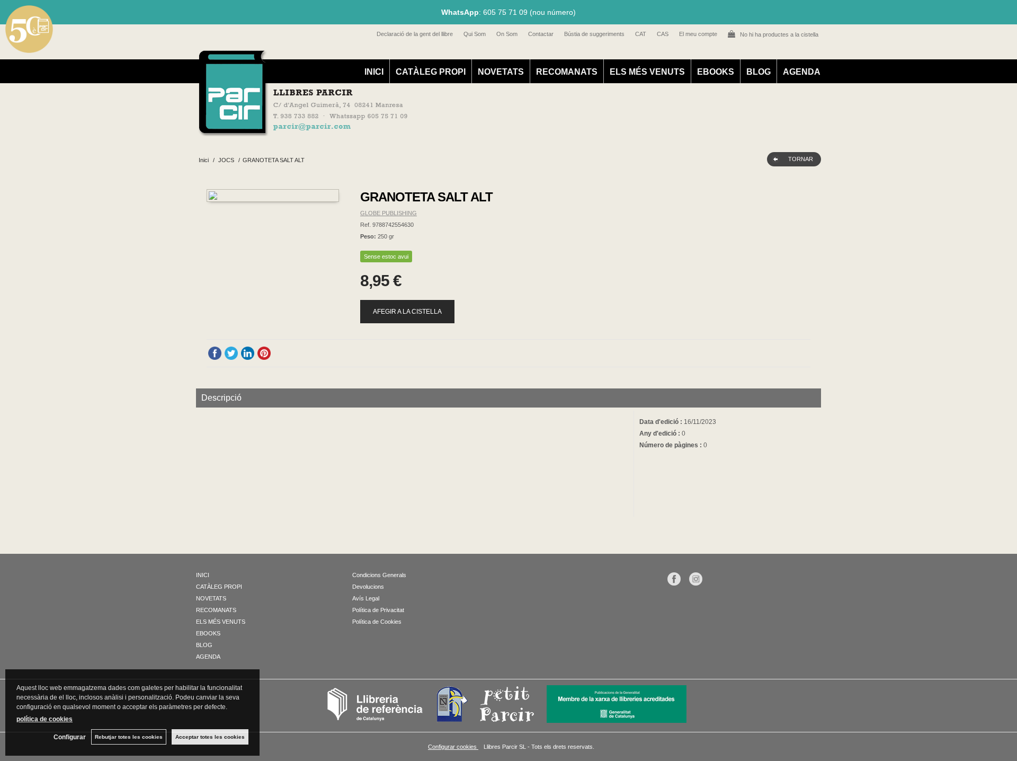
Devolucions (368, 586)
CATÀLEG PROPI (431, 71)
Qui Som (474, 34)
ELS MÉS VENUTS (647, 71)
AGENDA (801, 71)
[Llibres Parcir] (456, 130)
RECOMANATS (566, 71)
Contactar (541, 34)
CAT (640, 34)
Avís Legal (365, 598)
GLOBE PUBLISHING (388, 213)
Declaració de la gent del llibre (415, 34)
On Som (507, 34)
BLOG (758, 71)
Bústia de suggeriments (594, 34)
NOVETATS (501, 71)
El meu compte (698, 34)
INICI (373, 71)
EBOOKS (715, 71)
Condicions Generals (379, 575)
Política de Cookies (377, 621)
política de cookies (44, 719)
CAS (662, 34)
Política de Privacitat (378, 610)
